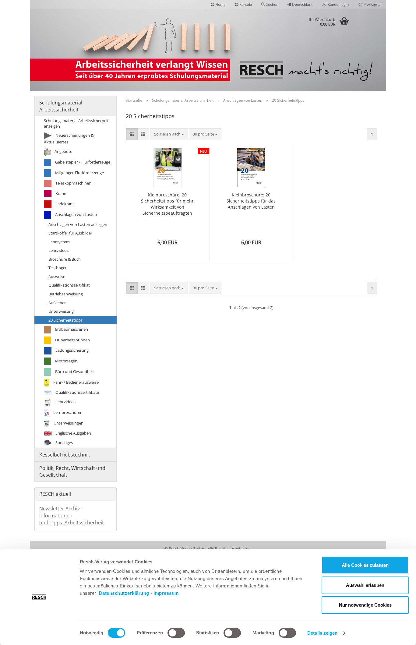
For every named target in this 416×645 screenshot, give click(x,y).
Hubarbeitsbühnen (72, 340)
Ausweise (56, 276)
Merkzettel (371, 4)
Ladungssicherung (72, 350)
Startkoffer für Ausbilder (70, 233)
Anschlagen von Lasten (75, 214)
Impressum (166, 593)
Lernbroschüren (67, 412)
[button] (300, 4)
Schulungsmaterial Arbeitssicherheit (60, 106)
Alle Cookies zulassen (365, 565)
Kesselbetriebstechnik (64, 454)
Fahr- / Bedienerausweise (75, 382)
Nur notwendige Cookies (365, 605)
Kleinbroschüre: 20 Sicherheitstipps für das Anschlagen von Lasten (251, 201)
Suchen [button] (271, 4)
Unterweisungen (68, 423)
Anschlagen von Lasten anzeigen (77, 224)
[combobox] (169, 134)
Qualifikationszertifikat (69, 285)
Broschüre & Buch (64, 259)
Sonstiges (64, 442)
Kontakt (245, 4)
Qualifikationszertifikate (77, 392)
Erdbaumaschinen (71, 329)
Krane (60, 193)
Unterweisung (61, 311)
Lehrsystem (59, 242)
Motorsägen (65, 361)
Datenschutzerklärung (124, 593)
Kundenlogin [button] (337, 4)
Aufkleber (57, 302)
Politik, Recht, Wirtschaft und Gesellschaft (72, 471)
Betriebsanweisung (65, 294)
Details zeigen (322, 633)
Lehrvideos (58, 250)
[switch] (176, 633)
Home (220, 4)
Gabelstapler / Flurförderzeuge (82, 162)
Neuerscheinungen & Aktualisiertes (68, 138)
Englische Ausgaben (73, 433)
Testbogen (58, 267)
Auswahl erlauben (365, 585)
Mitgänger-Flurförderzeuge (79, 172)
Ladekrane (65, 203)
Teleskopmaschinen (73, 183)
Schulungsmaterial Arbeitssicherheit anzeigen (76, 123)
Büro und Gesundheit (74, 371)
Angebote (63, 151)
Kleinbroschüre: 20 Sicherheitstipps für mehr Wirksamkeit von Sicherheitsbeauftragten (167, 204)
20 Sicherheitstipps (65, 320)
